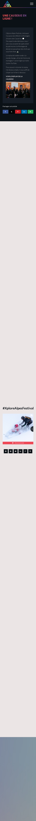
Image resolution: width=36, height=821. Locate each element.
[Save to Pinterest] (18, 112)
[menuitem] (30, 3)
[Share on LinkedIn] (24, 112)
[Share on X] (12, 112)
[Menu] (30, 3)
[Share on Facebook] (5, 112)
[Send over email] (30, 112)
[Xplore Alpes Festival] (15, 3)
